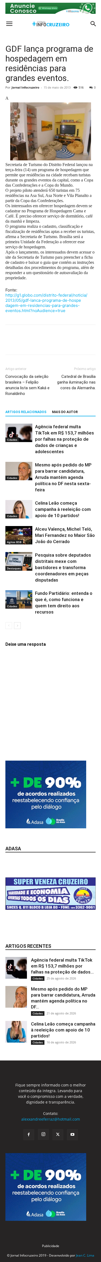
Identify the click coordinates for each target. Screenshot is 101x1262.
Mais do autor (65, 412)
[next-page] (17, 625)
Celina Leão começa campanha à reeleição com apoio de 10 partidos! (63, 509)
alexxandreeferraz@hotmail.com (50, 1119)
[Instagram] (43, 1134)
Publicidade (50, 1246)
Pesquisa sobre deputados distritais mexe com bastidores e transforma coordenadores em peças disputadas (63, 567)
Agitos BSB (14, 542)
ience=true (46, 303)
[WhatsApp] (48, 343)
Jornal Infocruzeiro (25, 87)
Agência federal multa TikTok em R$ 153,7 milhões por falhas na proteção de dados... (62, 966)
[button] (9, 24)
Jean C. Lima (85, 1255)
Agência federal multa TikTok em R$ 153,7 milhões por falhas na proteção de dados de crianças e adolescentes (64, 439)
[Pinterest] (35, 343)
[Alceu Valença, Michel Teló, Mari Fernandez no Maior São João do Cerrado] (18, 535)
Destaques (14, 568)
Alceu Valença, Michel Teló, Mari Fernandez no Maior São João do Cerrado (65, 535)
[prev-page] (8, 625)
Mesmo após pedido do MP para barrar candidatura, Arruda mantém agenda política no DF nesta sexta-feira (63, 477)
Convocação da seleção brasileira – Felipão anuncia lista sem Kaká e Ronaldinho (27, 385)
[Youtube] (72, 1134)
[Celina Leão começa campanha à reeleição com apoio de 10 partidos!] (18, 509)
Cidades (12, 440)
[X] (23, 343)
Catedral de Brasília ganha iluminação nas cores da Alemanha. (76, 382)
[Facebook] (10, 343)
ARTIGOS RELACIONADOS (25, 412)
